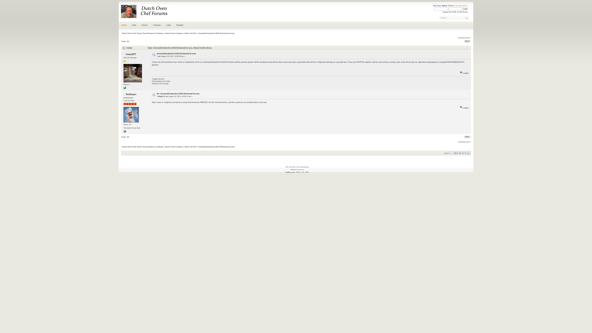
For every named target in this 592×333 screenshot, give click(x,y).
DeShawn (131, 94)
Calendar (157, 25)
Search (145, 25)
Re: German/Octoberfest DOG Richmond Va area (178, 94)
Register (179, 25)
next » (468, 38)
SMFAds (292, 169)
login (456, 6)
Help (134, 25)
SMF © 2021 (295, 167)
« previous (462, 38)
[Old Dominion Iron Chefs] (124, 88)
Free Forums (300, 169)
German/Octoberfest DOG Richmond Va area (176, 54)
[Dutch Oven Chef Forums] (124, 132)
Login (168, 25)
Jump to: (447, 153)
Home (124, 25)
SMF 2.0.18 (289, 167)
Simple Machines (304, 167)
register (464, 6)
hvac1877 (131, 54)
